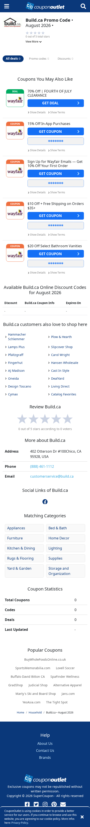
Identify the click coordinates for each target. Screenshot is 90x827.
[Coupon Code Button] (56, 141)
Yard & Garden (19, 568)
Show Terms (57, 112)
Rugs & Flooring (20, 558)
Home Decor (58, 538)
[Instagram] (45, 804)
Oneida (13, 378)
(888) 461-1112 (42, 466)
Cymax (13, 394)
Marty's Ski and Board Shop (36, 694)
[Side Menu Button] (7, 6)
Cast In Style (60, 370)
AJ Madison (16, 370)
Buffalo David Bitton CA (28, 676)
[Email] (63, 804)
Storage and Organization (59, 571)
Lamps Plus (16, 347)
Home (20, 712)
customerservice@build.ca (52, 476)
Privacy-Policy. (20, 823)
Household (35, 712)
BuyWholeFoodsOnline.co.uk (45, 659)
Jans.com (68, 694)
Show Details (38, 112)
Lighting (55, 548)
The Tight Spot (57, 702)
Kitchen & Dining (21, 548)
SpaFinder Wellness (64, 676)
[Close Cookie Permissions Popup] (82, 817)
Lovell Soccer (65, 668)
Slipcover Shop (62, 347)
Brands (45, 757)
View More (32, 41)
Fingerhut (15, 363)
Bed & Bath (57, 528)
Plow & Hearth (61, 337)
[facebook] (45, 501)
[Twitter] (36, 804)
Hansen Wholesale (64, 363)
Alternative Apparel (67, 685)
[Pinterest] (54, 804)
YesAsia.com (31, 702)
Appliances (16, 528)
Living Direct (60, 386)
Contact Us (45, 750)
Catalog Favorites (63, 394)
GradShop (15, 685)
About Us (45, 743)
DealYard (57, 378)
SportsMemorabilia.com (32, 668)
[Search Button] (83, 6)
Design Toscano (19, 386)
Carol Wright (60, 355)
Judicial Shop (38, 685)
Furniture (15, 538)
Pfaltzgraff (15, 355)
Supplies (55, 558)
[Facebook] (27, 804)
